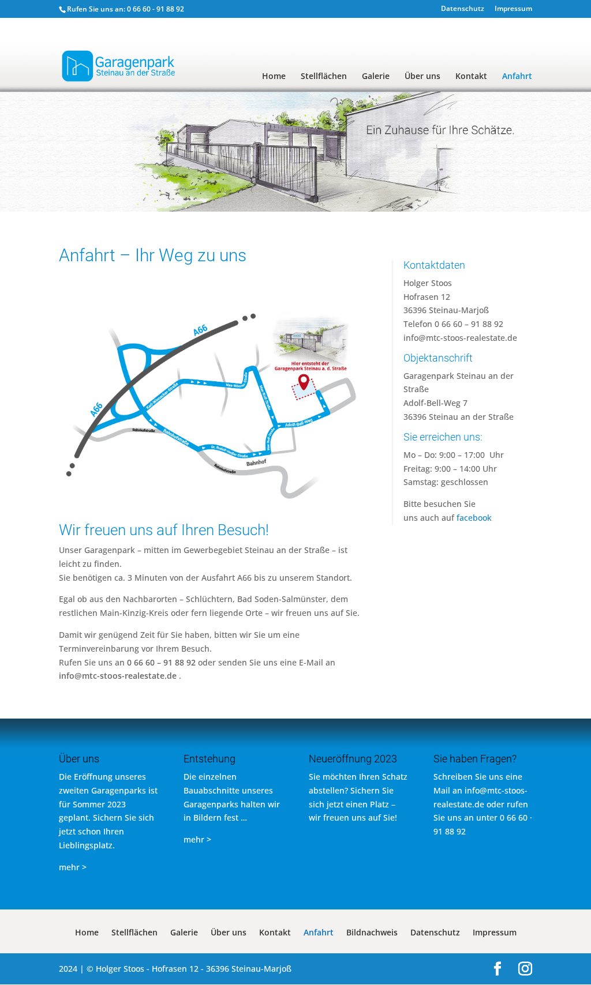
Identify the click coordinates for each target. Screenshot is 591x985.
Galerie (376, 76)
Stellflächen (324, 76)
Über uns (422, 76)
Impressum (513, 9)
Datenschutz (462, 9)
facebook (474, 517)
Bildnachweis (372, 933)
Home (274, 76)
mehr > (73, 867)
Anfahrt (517, 76)
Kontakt (471, 76)
